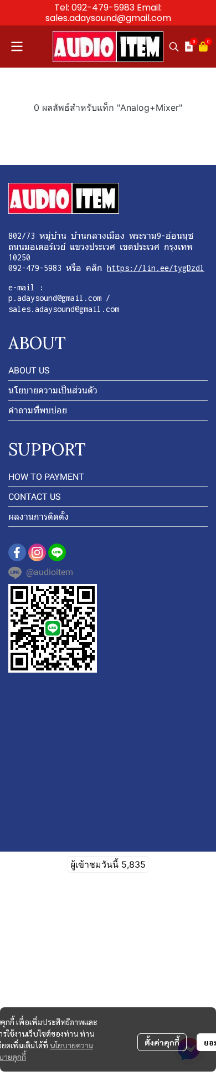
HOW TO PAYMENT (46, 477)
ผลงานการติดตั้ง (38, 516)
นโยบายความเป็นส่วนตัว (52, 390)
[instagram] (37, 552)
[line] (57, 552)
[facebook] (17, 552)
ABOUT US (29, 370)
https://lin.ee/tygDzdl (155, 268)
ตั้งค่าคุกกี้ (162, 1042)
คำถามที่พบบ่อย (37, 410)
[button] (174, 46)
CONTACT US (34, 496)
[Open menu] (17, 46)
